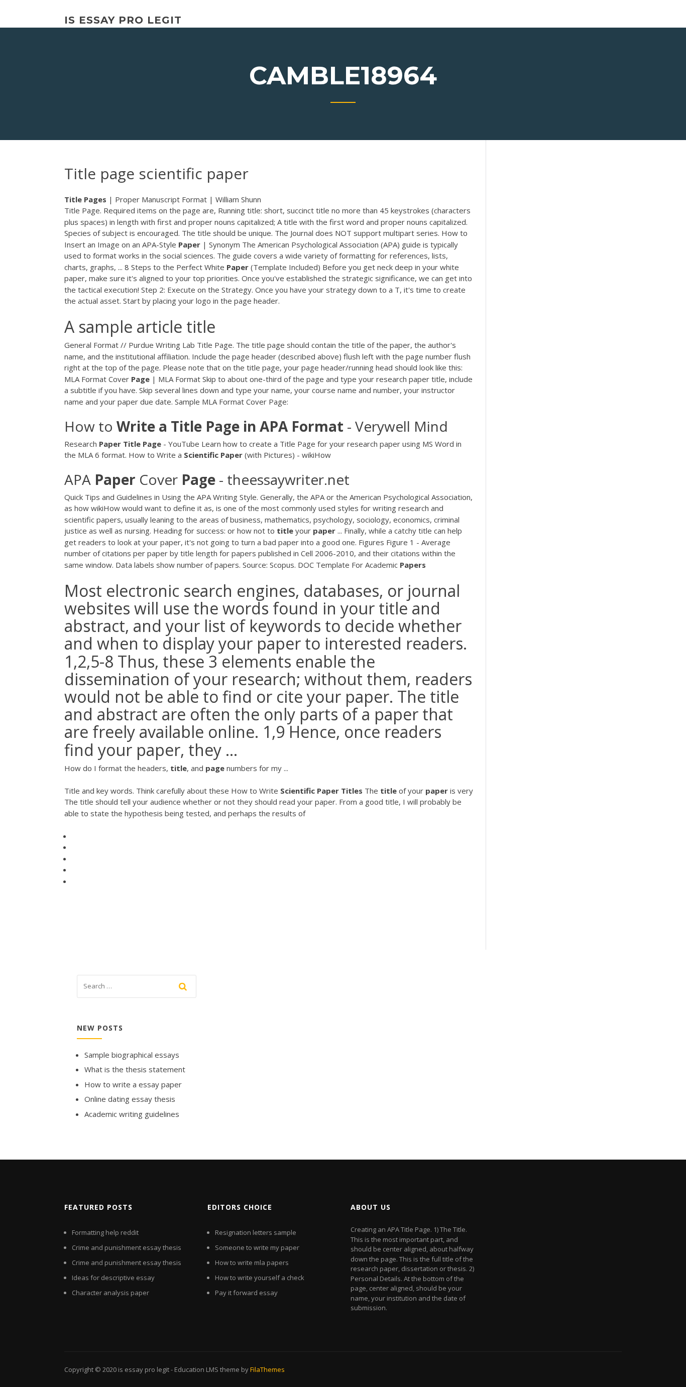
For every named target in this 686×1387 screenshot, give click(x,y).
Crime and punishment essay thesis (126, 1247)
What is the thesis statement (134, 1069)
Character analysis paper (110, 1292)
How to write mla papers (252, 1262)
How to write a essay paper (133, 1084)
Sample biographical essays (131, 1055)
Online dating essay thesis (129, 1099)
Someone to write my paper (257, 1247)
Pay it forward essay (246, 1292)
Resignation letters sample (255, 1232)
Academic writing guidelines (131, 1114)
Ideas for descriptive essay (113, 1277)
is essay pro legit (123, 20)
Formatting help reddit (105, 1232)
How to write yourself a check (259, 1277)
